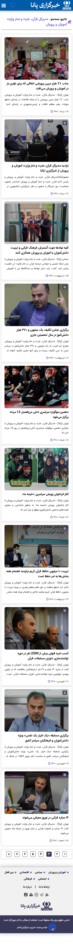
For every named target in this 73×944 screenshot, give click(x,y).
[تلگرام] (42, 895)
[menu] (3, 6)
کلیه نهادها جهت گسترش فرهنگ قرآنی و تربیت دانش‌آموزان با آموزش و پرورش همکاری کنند (40, 250)
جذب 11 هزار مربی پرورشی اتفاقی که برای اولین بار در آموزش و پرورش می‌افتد (38, 86)
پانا (52, 920)
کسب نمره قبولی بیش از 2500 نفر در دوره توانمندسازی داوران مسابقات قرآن (43, 656)
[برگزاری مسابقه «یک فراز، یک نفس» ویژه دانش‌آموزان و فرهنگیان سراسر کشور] (36, 710)
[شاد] (31, 894)
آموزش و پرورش (57, 872)
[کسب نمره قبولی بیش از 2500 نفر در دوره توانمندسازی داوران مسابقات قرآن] (36, 628)
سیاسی (39, 872)
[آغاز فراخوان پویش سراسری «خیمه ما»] (36, 469)
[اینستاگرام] (36, 894)
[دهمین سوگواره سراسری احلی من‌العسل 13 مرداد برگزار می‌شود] (36, 387)
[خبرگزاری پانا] (51, 5)
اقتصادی (24, 872)
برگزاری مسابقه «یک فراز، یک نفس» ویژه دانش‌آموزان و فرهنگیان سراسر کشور (43, 738)
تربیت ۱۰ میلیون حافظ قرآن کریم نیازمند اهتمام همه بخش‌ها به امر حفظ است (37, 574)
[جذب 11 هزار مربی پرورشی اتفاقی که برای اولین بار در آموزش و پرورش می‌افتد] (36, 58)
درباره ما (27, 887)
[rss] (47, 895)
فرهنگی (28, 879)
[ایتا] (26, 894)
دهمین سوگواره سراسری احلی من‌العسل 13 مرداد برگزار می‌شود (39, 415)
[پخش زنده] (12, 6)
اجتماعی (42, 879)
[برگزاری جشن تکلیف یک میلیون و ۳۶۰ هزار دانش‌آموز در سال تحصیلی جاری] (36, 305)
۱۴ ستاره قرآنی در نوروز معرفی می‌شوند (45, 817)
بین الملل (9, 872)
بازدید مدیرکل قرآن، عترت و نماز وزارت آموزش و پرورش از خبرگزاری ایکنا (40, 168)
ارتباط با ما (44, 887)
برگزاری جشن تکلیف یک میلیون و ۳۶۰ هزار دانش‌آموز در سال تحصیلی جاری (42, 333)
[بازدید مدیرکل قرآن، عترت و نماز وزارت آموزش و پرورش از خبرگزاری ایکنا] (36, 140)
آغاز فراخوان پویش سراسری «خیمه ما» (45, 494)
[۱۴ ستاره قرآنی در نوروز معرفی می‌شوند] (36, 792)
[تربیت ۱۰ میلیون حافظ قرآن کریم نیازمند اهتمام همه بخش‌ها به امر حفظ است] (36, 546)
